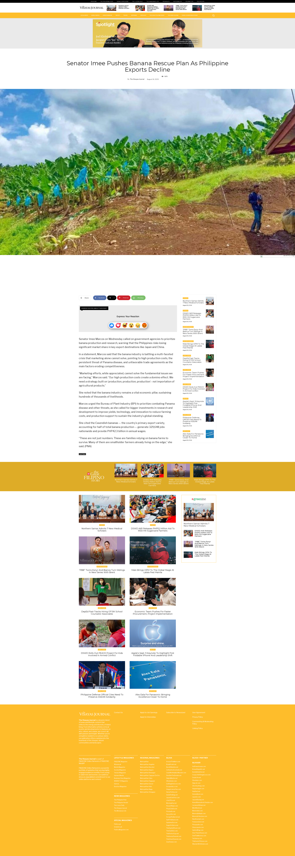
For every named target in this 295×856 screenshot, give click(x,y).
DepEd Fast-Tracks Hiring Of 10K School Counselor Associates (192, 360)
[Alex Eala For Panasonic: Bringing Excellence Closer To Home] (210, 434)
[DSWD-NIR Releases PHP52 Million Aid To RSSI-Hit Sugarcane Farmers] (140, 8)
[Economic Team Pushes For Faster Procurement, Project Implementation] (210, 373)
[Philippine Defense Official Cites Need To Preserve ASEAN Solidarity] (210, 418)
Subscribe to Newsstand (175, 712)
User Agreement (198, 712)
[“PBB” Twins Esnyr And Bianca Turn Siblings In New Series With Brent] (168, 8)
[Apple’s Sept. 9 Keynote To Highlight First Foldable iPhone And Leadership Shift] (210, 401)
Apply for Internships (148, 717)
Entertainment (188, 327)
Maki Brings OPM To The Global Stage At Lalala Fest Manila (209, 7)
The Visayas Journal (137, 79)
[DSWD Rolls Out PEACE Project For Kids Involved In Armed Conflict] (210, 387)
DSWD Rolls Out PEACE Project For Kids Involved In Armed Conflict (194, 389)
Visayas (185, 298)
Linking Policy (197, 728)
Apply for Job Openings (148, 712)
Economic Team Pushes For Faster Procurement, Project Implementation (194, 374)
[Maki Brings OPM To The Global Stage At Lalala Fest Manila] (197, 8)
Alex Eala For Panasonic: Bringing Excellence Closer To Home (193, 436)
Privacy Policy (197, 717)
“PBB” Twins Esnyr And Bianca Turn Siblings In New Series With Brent (181, 7)
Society (185, 398)
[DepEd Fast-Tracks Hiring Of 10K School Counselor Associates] (210, 358)
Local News (82, 454)
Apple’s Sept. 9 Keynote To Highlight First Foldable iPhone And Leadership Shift (193, 404)
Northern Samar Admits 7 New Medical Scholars (124, 7)
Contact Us (118, 712)
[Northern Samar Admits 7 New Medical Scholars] (111, 8)
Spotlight (186, 431)
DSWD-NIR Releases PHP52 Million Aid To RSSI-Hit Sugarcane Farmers (153, 8)
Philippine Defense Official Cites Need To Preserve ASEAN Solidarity (192, 420)
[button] (213, 15)
